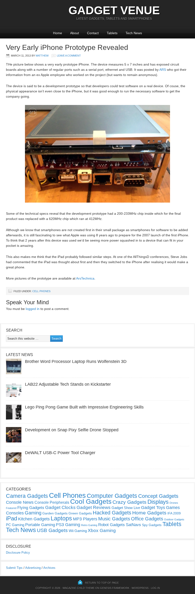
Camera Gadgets (27, 496)
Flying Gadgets (30, 507)
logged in (32, 309)
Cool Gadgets (91, 501)
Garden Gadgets (55, 513)
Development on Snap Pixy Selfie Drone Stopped (71, 430)
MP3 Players (85, 519)
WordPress (140, 587)
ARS (162, 69)
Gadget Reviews (94, 507)
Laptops (61, 518)
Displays (158, 502)
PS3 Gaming (68, 524)
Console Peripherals (51, 502)
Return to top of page (102, 582)
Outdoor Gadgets (174, 519)
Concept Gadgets (158, 496)
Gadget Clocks (60, 507)
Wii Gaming (78, 531)
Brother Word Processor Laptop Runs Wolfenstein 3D (76, 361)
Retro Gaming (89, 525)
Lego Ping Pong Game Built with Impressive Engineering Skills (84, 407)
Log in (155, 587)
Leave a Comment (69, 55)
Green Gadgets (80, 513)
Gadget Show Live (126, 508)
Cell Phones (41, 291)
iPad (11, 518)
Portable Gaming (40, 525)
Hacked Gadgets (112, 513)
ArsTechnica (85, 278)
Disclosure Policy (18, 552)
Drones (174, 502)
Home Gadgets (149, 512)
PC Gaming (15, 525)
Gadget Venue (114, 10)
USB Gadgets (52, 530)
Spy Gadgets (151, 525)
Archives (49, 568)
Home (57, 33)
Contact (93, 33)
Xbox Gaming (102, 530)
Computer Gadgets (112, 495)
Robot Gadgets (111, 525)
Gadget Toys (153, 507)
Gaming (33, 512)
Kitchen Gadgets (34, 519)
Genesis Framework (114, 587)
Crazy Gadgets (129, 502)
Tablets (112, 33)
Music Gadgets (114, 518)
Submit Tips (14, 568)
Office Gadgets (147, 518)
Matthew (42, 55)
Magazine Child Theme (78, 587)
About (74, 33)
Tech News (134, 33)
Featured (11, 508)
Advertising (33, 568)
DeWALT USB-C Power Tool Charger (60, 452)
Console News (20, 502)
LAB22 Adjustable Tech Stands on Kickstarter (68, 384)
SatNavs (133, 525)
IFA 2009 (174, 513)
